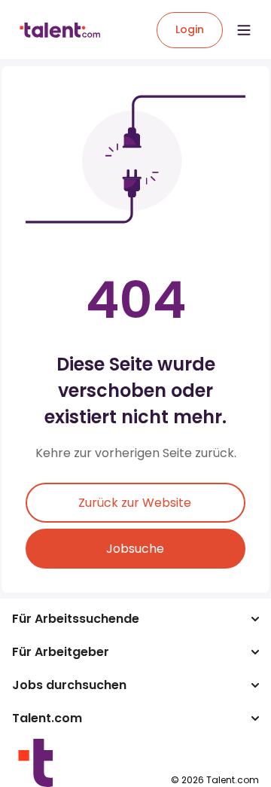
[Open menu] (244, 30)
